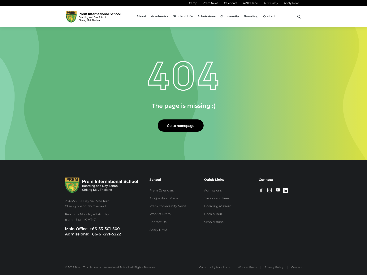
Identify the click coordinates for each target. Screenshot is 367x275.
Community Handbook (214, 267)
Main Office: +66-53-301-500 (92, 228)
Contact (296, 267)
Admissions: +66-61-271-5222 (93, 234)
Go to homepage (180, 125)
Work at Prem (247, 267)
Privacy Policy (274, 267)
